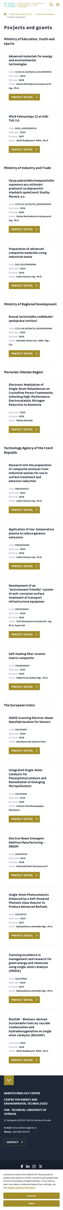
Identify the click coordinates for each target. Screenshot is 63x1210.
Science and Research (45, 14)
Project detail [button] (22, 97)
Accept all (31, 1196)
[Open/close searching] (51, 5)
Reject (31, 1203)
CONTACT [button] (12, 1142)
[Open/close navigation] (58, 4)
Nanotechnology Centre (21, 14)
